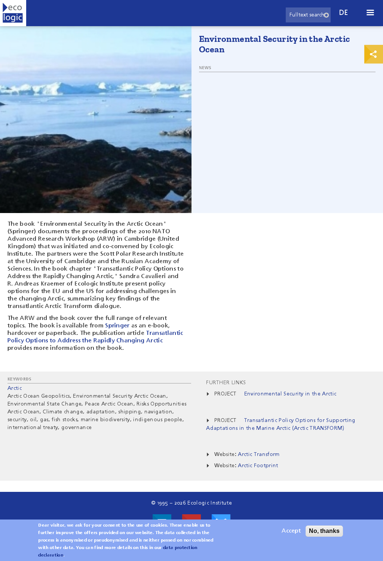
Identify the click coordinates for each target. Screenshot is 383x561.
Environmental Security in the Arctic (290, 394)
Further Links (226, 382)
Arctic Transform (258, 454)
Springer (117, 326)
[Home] (13, 13)
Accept (291, 531)
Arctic (14, 388)
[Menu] (370, 13)
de (344, 12)
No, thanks (324, 531)
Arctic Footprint (258, 465)
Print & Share (373, 54)
